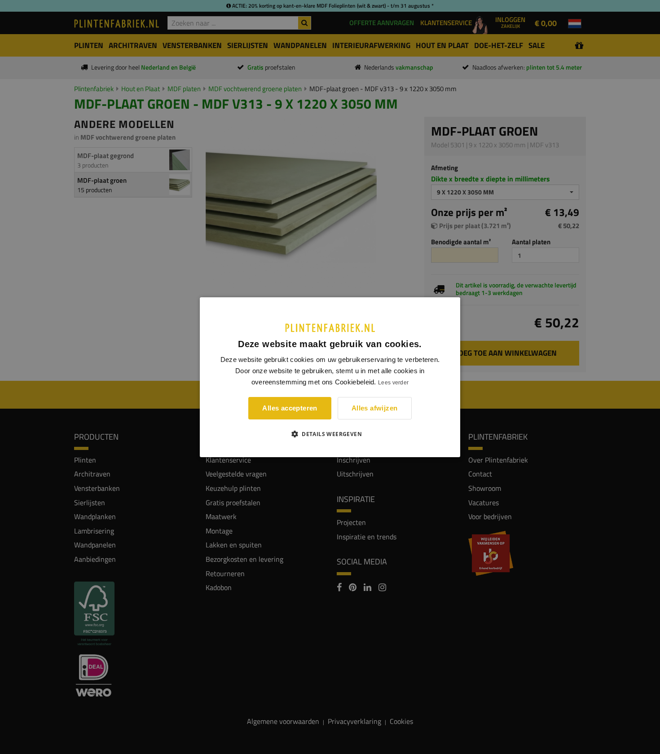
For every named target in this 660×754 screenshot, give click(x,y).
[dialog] (330, 377)
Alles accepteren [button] (289, 408)
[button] (330, 433)
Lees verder (393, 382)
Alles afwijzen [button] (375, 408)
